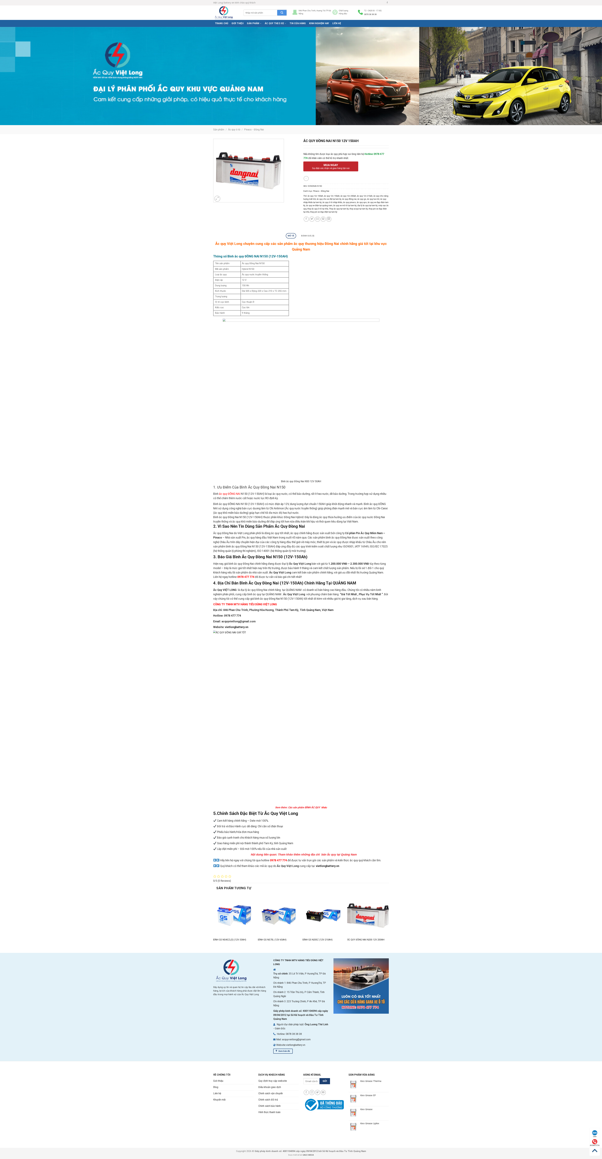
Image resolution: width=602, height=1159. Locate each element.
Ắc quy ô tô (234, 129)
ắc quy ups (362, 202)
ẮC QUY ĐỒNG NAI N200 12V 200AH (365, 939)
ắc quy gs (361, 199)
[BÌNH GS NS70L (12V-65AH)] (278, 915)
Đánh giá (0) (307, 236)
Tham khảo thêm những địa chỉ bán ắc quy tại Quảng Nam (318, 854)
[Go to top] (594, 1151)
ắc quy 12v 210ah (364, 196)
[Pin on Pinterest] (323, 219)
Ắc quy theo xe (274, 23)
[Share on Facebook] (306, 219)
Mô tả (291, 236)
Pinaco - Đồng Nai (254, 129)
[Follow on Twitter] (317, 1092)
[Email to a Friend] (317, 219)
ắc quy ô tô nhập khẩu (332, 202)
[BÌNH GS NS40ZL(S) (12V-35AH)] (234, 915)
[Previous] (213, 921)
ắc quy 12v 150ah (332, 196)
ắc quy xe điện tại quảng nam (319, 205)
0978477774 (594, 1145)
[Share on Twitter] (311, 219)
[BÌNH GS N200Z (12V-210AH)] (323, 915)
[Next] (388, 921)
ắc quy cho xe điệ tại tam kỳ (329, 199)
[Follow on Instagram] (311, 1092)
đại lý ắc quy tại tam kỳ (367, 205)
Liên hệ (336, 23)
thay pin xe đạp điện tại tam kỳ (323, 212)
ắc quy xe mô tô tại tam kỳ (344, 205)
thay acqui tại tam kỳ (359, 209)
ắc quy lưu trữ (373, 199)
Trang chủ (221, 23)
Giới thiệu (238, 23)
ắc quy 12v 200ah (348, 196)
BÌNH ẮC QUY (313, 807)
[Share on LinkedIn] (328, 219)
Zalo (595, 1136)
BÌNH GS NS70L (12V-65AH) (272, 939)
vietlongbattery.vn (236, 627)
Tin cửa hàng (298, 23)
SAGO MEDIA (308, 1155)
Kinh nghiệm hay (319, 23)
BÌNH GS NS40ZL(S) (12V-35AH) (229, 939)
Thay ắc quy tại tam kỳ (339, 209)
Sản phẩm (253, 23)
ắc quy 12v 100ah (315, 196)
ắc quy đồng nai (349, 199)
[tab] (291, 236)
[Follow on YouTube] (323, 1092)
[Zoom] (217, 199)
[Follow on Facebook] (387, 3)
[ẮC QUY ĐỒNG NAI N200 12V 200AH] (368, 915)
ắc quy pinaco (349, 202)
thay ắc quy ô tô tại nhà (317, 209)
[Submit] (282, 13)
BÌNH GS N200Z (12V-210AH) (318, 939)
